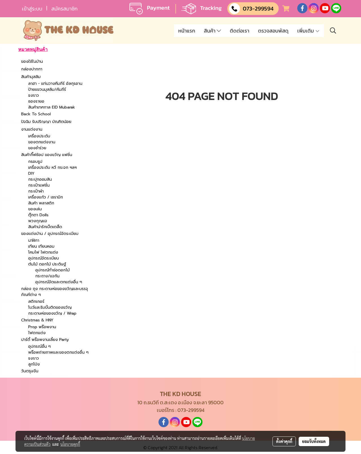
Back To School (36, 114)
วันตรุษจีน (29, 371)
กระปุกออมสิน (40, 179)
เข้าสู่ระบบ (32, 8)
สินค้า (210, 30)
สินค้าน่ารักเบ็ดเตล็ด (45, 227)
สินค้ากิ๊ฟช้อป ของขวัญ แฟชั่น (46, 155)
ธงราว (33, 95)
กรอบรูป (35, 162)
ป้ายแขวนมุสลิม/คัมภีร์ (47, 89)
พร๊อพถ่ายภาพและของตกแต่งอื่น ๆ (58, 352)
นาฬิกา (33, 240)
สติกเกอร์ (36, 301)
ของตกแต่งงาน (41, 142)
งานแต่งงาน (31, 129)
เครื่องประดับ (39, 136)
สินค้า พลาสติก (41, 203)
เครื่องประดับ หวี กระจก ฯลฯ (52, 167)
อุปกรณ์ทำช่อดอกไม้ (52, 270)
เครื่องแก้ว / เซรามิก (45, 197)
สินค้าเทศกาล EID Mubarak (51, 107)
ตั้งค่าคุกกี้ (284, 441)
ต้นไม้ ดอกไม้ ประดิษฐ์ (47, 264)
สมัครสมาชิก (64, 8)
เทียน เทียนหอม (41, 246)
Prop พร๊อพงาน (42, 327)
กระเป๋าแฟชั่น (39, 185)
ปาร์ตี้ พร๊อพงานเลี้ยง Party (45, 340)
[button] (333, 30)
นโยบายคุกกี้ (70, 444)
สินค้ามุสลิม (31, 77)
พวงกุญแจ (37, 221)
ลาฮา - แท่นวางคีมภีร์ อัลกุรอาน (55, 84)
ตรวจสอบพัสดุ (273, 30)
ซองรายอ (36, 101)
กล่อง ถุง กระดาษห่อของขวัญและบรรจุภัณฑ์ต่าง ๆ (54, 292)
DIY (31, 173)
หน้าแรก (186, 30)
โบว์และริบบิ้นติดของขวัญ (50, 307)
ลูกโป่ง (34, 364)
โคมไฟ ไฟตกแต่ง (43, 252)
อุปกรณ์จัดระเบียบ (43, 258)
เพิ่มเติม (306, 30)
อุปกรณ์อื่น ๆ (39, 346)
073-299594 (190, 410)
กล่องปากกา (31, 69)
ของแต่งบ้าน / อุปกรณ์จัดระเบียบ (49, 234)
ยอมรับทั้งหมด (314, 441)
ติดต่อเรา (239, 30)
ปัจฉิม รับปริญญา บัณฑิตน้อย (46, 122)
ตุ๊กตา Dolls (38, 215)
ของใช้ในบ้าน (32, 61)
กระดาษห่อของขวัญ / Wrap (52, 313)
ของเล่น (35, 209)
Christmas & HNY (37, 320)
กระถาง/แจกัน (47, 276)
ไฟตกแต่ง (37, 333)
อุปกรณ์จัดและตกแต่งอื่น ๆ (58, 282)
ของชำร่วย (37, 148)
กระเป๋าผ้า (36, 191)
